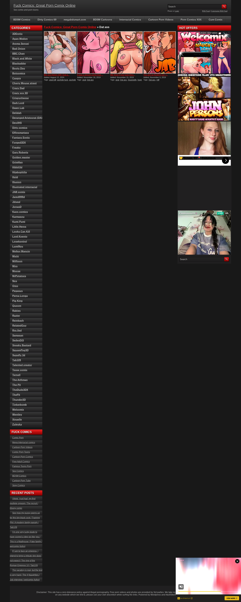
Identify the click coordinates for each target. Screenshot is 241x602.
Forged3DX (19, 142)
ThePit (16, 394)
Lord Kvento (19, 236)
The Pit (16, 384)
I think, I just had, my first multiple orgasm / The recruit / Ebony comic (24, 503)
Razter (16, 315)
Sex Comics (18, 471)
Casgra (16, 78)
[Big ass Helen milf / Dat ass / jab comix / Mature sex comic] (60, 52)
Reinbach (18, 320)
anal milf (52, 80)
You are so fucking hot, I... (155, 75)
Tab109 (16, 360)
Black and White (22, 58)
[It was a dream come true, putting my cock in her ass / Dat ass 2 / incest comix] (93, 52)
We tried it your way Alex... (122, 75)
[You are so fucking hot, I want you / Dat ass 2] (159, 52)
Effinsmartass (20, 132)
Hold (15, 177)
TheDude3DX (20, 389)
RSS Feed (206, 11)
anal (84, 80)
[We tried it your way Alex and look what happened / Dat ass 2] (126, 52)
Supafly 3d (18, 355)
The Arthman (20, 379)
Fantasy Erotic (21, 137)
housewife (132, 80)
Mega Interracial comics (23, 442)
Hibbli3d (17, 167)
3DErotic (17, 33)
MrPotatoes (19, 276)
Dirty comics (19, 127)
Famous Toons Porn (22, 466)
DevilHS (17, 122)
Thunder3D (19, 399)
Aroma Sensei (20, 43)
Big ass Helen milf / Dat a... (57, 75)
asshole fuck (62, 80)
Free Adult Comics (21, 461)
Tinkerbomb (19, 404)
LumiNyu (17, 246)
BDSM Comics (21, 19)
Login (177, 11)
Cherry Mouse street (24, 83)
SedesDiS (18, 340)
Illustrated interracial (24, 187)
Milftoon (17, 261)
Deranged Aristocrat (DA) (27, 117)
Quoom (16, 305)
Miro (15, 266)
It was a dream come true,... (90, 75)
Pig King (17, 300)
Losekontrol (19, 241)
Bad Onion (18, 48)
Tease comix (19, 370)
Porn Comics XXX (191, 19)
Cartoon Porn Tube (21, 480)
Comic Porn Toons (21, 452)
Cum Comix (215, 19)
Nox (14, 281)
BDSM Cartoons (102, 19)
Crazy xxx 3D (20, 93)
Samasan (17, 335)
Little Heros (19, 226)
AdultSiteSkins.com (174, 595)
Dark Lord (18, 103)
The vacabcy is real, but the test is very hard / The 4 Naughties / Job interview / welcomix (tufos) (26, 575)
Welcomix (18, 409)
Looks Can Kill (21, 231)
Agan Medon (20, 38)
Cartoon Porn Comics (22, 457)
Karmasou (18, 216)
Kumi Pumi (18, 221)
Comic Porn (18, 438)
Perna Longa (20, 295)
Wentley (17, 414)
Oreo (15, 285)
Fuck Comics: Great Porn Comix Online (45, 5)
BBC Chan (18, 53)
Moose (16, 271)
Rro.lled (17, 330)
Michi (15, 256)
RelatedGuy (19, 325)
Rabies (16, 310)
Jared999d (18, 196)
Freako (16, 147)
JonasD (17, 206)
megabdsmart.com (75, 19)
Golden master (21, 157)
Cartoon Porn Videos (160, 19)
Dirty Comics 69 (47, 19)
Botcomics (18, 73)
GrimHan (17, 162)
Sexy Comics (18, 485)
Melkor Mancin (21, 251)
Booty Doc (18, 68)
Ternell (16, 374)
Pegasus (17, 290)
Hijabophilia (19, 172)
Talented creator (22, 365)
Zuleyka (17, 424)
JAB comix (18, 192)
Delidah (17, 112)
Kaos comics (20, 211)
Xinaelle (17, 419)
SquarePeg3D (20, 350)
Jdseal (16, 201)
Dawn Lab (18, 107)
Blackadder (19, 63)
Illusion (16, 182)
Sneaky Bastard (21, 345)
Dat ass (90, 80)
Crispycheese (20, 98)
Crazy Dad (18, 88)
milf (157, 80)
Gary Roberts (20, 152)
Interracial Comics (130, 19)
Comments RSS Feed (219, 11)
